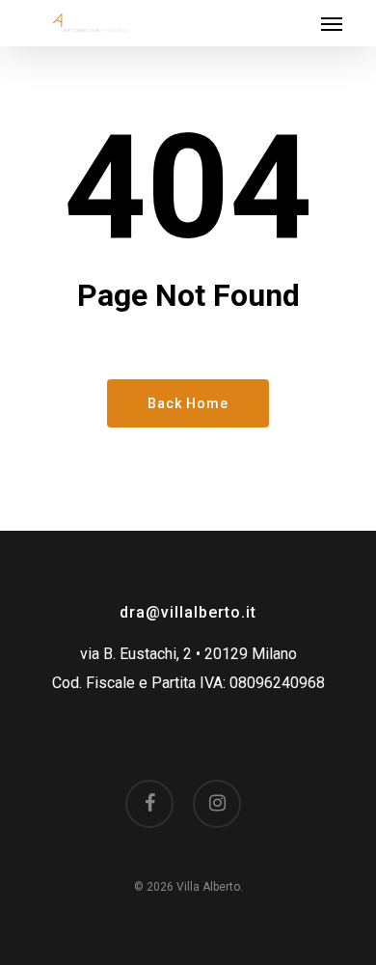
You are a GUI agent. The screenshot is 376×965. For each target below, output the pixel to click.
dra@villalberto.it (188, 612)
